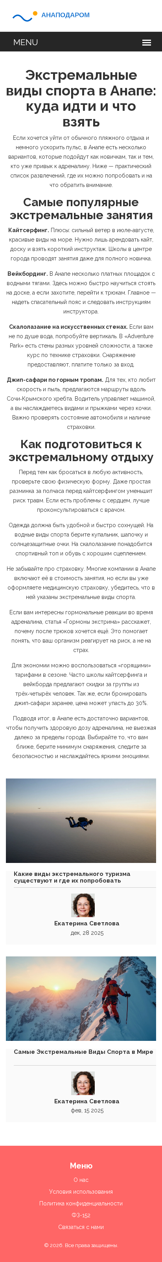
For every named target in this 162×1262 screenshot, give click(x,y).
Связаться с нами (81, 1227)
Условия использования (81, 1192)
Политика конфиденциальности (81, 1203)
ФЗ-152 (81, 1215)
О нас (81, 1180)
